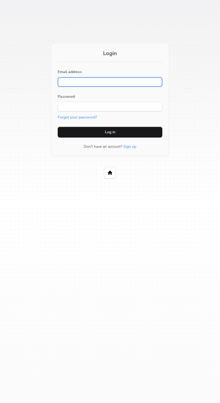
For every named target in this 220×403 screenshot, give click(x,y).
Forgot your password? (77, 117)
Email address (70, 71)
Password (66, 96)
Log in (110, 132)
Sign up (129, 146)
